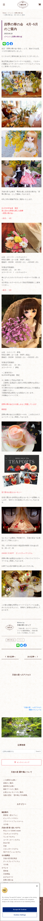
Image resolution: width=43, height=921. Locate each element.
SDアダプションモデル (12, 852)
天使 (5, 846)
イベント (10, 13)
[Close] (37, 886)
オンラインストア (23, 762)
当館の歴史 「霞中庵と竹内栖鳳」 (16, 795)
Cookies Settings (20, 915)
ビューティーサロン (10, 818)
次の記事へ (31, 657)
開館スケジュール (35, 710)
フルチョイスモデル (10, 834)
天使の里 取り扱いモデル (11, 828)
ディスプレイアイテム (11, 861)
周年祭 (5, 871)
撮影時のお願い (9, 786)
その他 (5, 824)
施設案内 (5, 812)
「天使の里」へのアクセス (32, 707)
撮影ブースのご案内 (10, 789)
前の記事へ (11, 657)
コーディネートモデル (11, 840)
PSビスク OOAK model (12, 831)
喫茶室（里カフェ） (10, 815)
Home (4, 13)
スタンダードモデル (10, 849)
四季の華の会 (19, 13)
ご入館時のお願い (10, 780)
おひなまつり (8, 877)
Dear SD (6, 843)
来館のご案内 (8, 783)
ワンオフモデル (9, 837)
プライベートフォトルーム (13, 821)
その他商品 (6, 855)
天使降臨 (6, 874)
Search (38, 751)
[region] (20, 902)
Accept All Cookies (20, 909)
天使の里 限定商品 (10, 858)
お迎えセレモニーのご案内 (13, 792)
